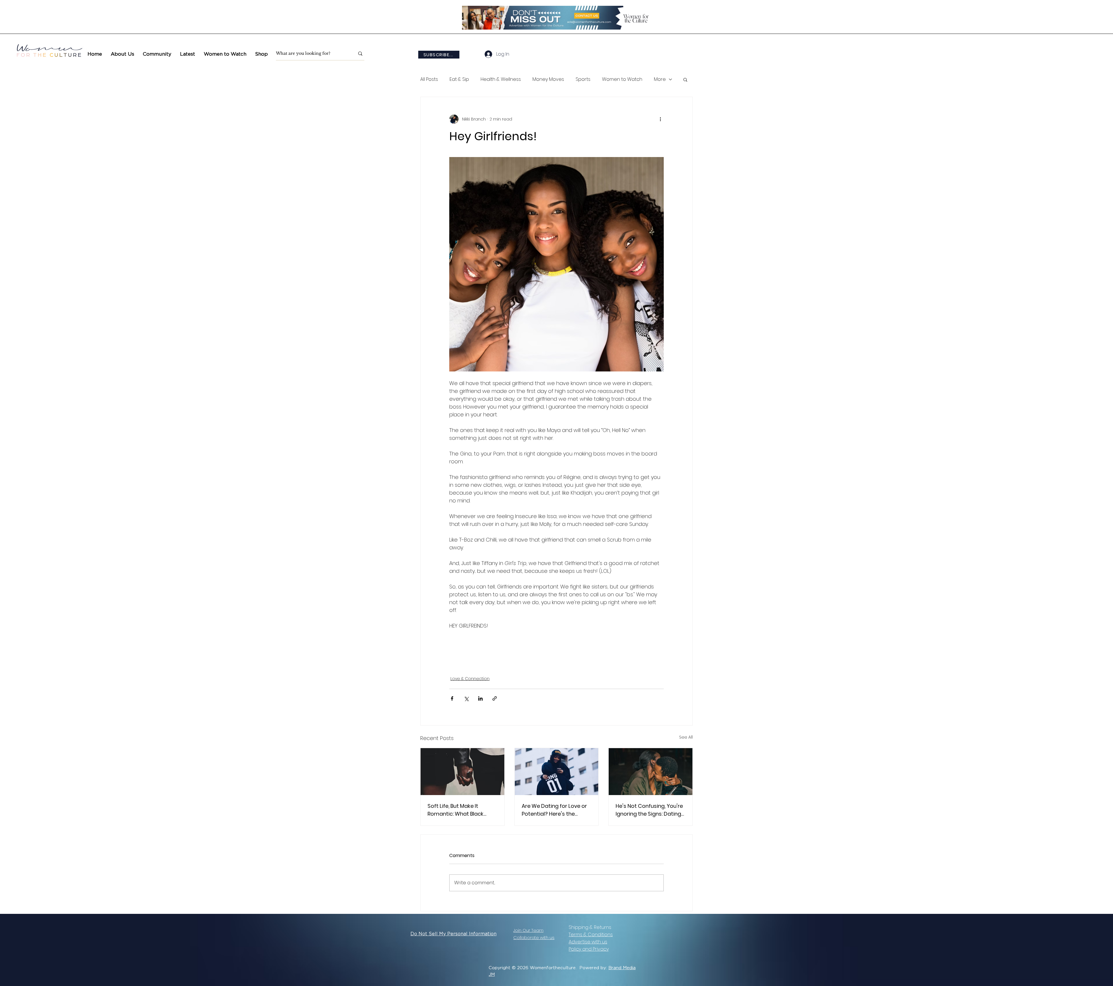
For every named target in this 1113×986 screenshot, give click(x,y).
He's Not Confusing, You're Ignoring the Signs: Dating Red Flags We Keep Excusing (649, 810)
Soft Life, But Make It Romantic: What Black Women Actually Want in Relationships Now (459, 810)
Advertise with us (588, 941)
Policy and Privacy (589, 949)
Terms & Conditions (591, 934)
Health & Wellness (501, 79)
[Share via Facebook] (452, 698)
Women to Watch (622, 79)
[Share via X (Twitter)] (466, 698)
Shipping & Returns (590, 927)
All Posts (429, 79)
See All (686, 737)
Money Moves (548, 79)
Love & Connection (470, 678)
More (660, 79)
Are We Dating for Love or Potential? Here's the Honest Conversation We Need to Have (554, 810)
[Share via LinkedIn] (480, 698)
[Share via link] (494, 698)
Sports (583, 79)
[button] (157, 54)
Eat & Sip (459, 79)
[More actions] (660, 119)
